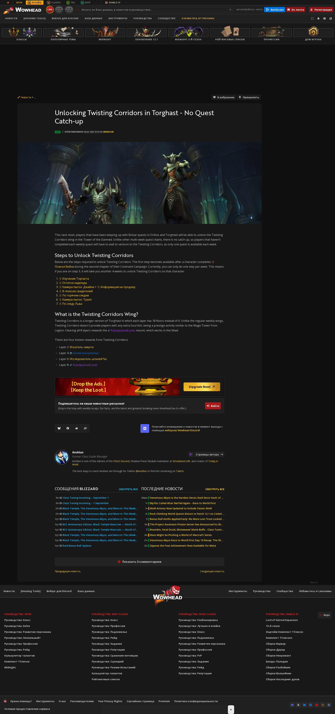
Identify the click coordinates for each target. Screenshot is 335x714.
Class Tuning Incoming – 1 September (86, 503)
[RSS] (322, 705)
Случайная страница (140, 701)
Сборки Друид (275, 649)
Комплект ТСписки (16, 661)
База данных (93, 18)
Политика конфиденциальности (196, 701)
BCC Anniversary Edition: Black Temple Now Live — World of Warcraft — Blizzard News (100, 524)
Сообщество (167, 18)
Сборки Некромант (278, 655)
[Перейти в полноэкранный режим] (312, 18)
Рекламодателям (82, 701)
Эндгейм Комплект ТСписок (284, 632)
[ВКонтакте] (329, 705)
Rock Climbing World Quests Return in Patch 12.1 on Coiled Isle (187, 513)
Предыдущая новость (68, 571)
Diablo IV (114, 2)
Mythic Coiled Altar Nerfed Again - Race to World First (183, 503)
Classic (56, 2)
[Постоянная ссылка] (85, 428)
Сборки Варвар (276, 643)
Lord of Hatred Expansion (282, 620)
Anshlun (108, 131)
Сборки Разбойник (278, 667)
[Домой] (23, 9)
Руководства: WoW (17, 614)
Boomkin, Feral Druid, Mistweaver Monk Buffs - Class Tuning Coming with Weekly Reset (187, 529)
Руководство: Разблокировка (198, 620)
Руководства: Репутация (108, 649)
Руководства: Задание (107, 643)
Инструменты (238, 591)
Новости (11, 18)
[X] (298, 705)
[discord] (144, 428)
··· (96, 2)
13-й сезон (273, 626)
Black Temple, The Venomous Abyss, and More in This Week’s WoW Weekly (100, 519)
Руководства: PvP (190, 655)
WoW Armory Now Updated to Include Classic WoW (181, 508)
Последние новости (162, 488)
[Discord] (292, 705)
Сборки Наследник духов (282, 679)
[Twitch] (190, 454)
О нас (62, 701)
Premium (164, 701)
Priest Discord (121, 461)
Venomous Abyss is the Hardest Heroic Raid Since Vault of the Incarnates (187, 497)
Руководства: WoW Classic (197, 614)
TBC (73, 2)
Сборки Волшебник (278, 673)
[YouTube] (316, 705)
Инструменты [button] (118, 18)
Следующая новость (212, 571)
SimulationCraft (181, 461)
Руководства (142, 18)
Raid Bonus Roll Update (77, 545)
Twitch (180, 471)
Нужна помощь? (21, 701)
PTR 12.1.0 (59, 9)
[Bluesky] (59, 428)
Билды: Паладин (277, 661)
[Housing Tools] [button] (35, 18)
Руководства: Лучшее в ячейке (199, 626)
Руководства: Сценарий (108, 661)
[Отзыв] (324, 18)
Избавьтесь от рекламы (198, 18)
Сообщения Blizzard (76, 488)
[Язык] (330, 18)
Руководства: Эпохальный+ (22, 637)
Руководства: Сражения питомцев (115, 655)
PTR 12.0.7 (69, 9)
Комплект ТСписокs (279, 637)
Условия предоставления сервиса (27, 709)
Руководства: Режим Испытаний (113, 667)
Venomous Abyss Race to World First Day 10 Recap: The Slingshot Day (187, 540)
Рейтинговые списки (106, 679)
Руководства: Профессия (21, 643)
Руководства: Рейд (17, 649)
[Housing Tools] (30, 591)
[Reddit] (76, 428)
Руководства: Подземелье (109, 632)
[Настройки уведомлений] (318, 18)
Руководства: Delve (17, 626)
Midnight (10, 667)
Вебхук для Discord (65, 18)
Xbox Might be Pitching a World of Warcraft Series (181, 535)
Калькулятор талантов (19, 655)
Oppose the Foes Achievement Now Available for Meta (183, 545)
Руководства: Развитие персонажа (27, 632)
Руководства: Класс (17, 620)
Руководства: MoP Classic (110, 614)
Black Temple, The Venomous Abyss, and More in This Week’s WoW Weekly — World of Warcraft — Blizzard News (100, 508)
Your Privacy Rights (110, 701)
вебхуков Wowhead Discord (182, 430)
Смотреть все (128, 489)
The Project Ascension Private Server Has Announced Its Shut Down (187, 524)
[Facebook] (68, 428)
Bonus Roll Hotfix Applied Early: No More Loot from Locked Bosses (187, 519)
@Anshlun (141, 471)
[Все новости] (8, 3)
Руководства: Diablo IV (282, 614)
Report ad (314, 582)
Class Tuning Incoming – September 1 (86, 497)
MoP (88, 2)
